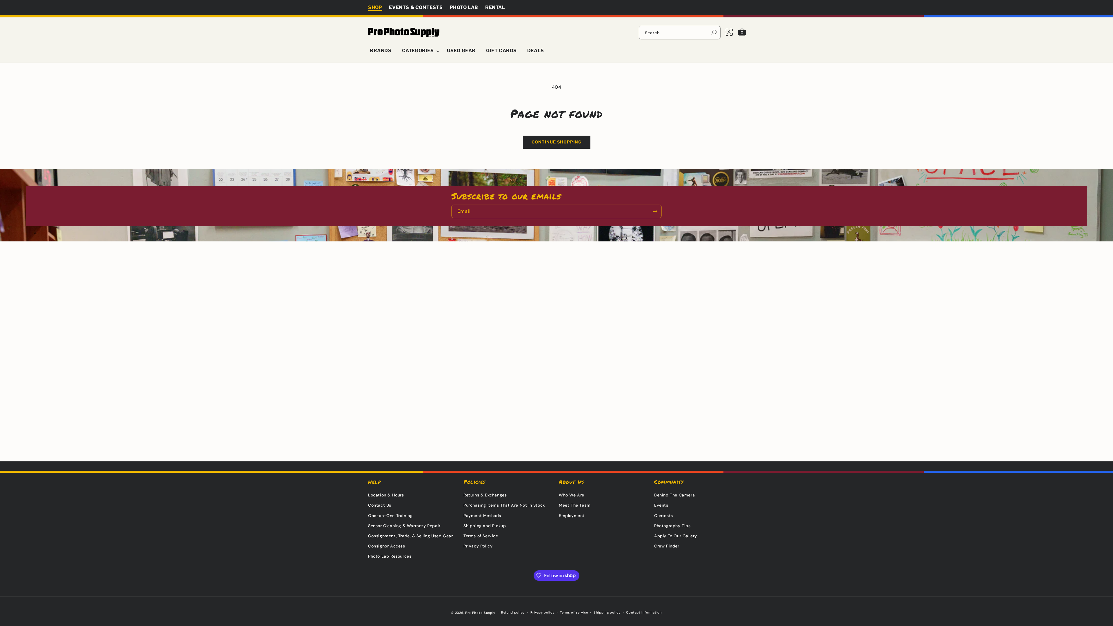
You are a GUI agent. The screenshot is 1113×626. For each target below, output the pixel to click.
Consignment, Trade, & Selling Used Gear (410, 535)
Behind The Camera (674, 495)
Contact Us (379, 505)
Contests (663, 515)
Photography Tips (672, 525)
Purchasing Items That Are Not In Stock (504, 505)
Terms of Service (480, 535)
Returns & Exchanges (485, 495)
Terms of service (574, 612)
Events (661, 505)
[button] (419, 51)
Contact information (644, 612)
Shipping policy (607, 612)
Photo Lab (464, 7)
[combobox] (679, 32)
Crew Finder (666, 546)
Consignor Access (386, 546)
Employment (572, 515)
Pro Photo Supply (480, 613)
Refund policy (513, 612)
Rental (495, 7)
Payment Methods (482, 515)
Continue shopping (557, 141)
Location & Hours (386, 495)
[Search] (714, 32)
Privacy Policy (477, 546)
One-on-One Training (390, 515)
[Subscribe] (655, 211)
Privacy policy (542, 612)
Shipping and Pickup (484, 525)
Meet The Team (575, 505)
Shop (375, 7)
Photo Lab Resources (389, 556)
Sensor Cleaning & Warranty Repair (404, 525)
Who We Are (571, 495)
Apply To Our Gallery (675, 535)
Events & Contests (416, 7)
